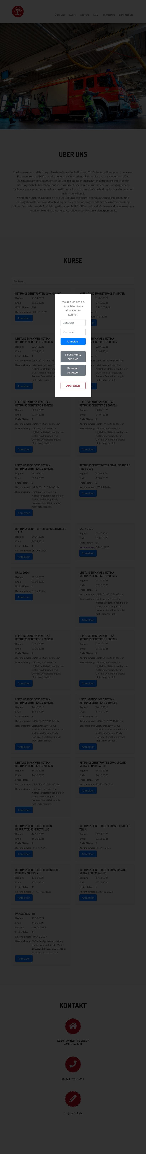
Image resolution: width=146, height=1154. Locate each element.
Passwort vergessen (73, 370)
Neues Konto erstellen (73, 356)
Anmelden (73, 341)
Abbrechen (73, 385)
